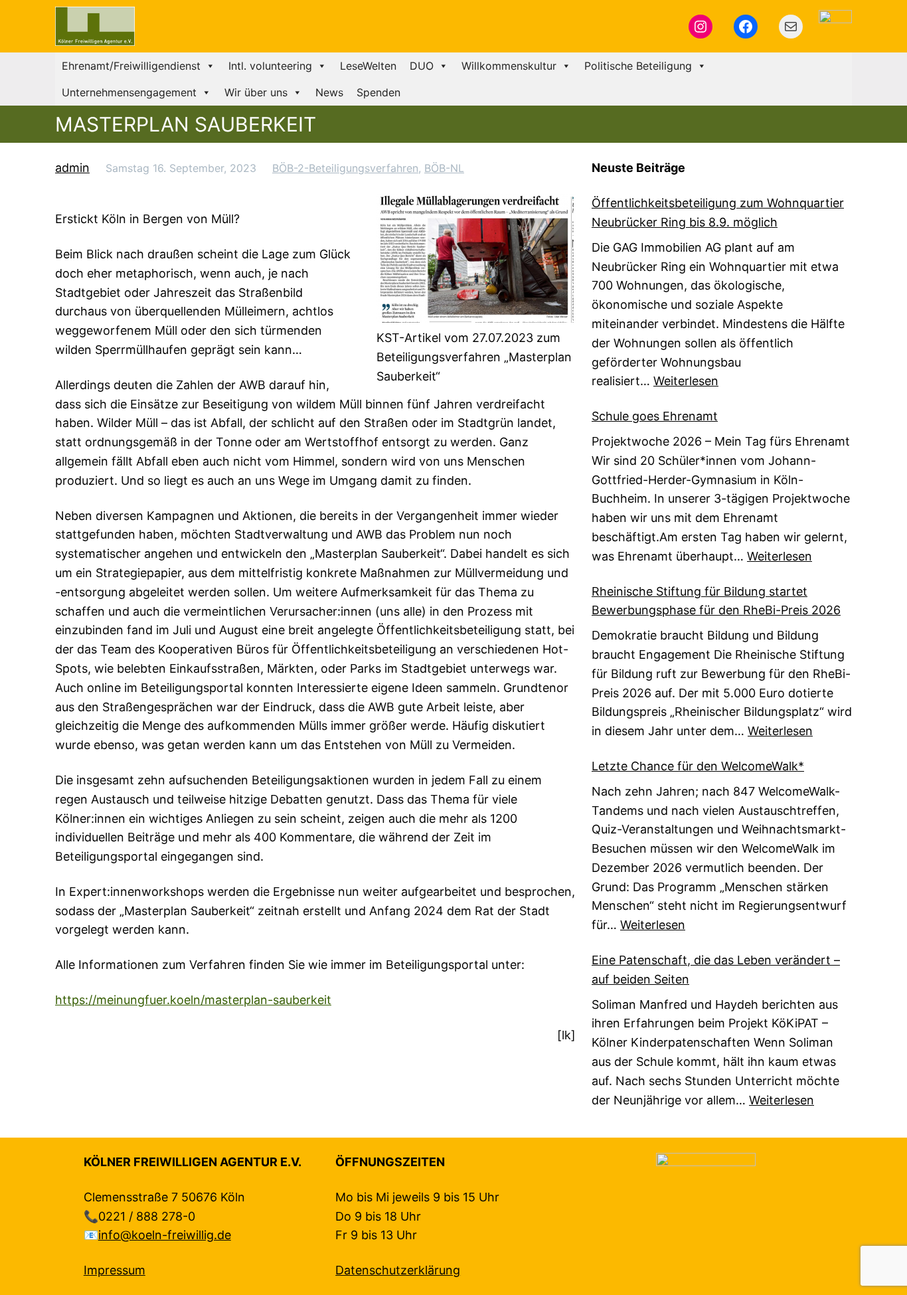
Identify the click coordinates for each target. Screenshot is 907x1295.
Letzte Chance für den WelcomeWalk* (698, 766)
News (329, 92)
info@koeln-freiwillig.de (164, 1235)
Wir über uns (256, 92)
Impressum (114, 1270)
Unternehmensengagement (129, 92)
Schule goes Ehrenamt (655, 416)
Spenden (378, 92)
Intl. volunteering (270, 65)
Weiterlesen (685, 381)
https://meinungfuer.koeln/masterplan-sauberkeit (193, 1000)
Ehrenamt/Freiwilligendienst (131, 65)
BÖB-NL (444, 168)
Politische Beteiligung (638, 65)
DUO (422, 65)
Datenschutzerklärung (397, 1270)
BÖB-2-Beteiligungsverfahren (345, 168)
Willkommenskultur (508, 65)
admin (72, 168)
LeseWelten (368, 65)
